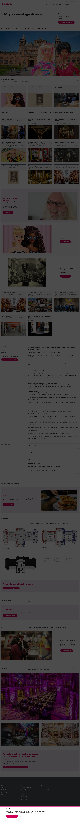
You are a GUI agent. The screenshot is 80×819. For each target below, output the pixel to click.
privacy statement (20, 812)
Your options (22, 816)
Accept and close (12, 816)
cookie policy (29, 812)
